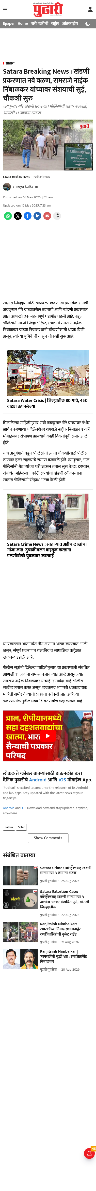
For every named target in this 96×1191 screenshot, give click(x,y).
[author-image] (7, 187)
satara (9, 827)
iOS (62, 780)
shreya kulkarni (25, 186)
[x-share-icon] (18, 218)
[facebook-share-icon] (28, 218)
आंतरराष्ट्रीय (70, 23)
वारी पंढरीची (39, 23)
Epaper (9, 23)
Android (38, 780)
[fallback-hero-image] (20, 876)
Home (23, 23)
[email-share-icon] (47, 218)
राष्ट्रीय (55, 23)
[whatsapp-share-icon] (8, 218)
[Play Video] (48, 736)
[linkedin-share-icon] (37, 218)
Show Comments (48, 838)
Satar (21, 827)
